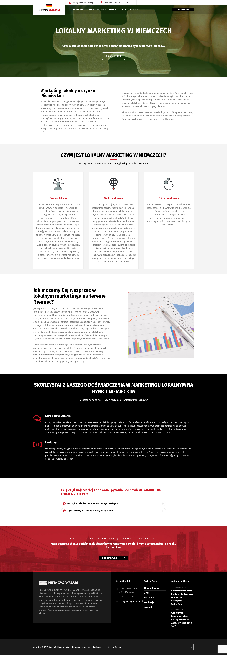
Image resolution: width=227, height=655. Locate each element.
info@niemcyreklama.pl (83, 2)
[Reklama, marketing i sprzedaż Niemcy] (49, 7)
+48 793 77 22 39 (112, 2)
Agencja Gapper (114, 647)
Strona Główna (151, 588)
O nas (146, 593)
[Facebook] (128, 3)
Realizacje (149, 602)
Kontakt (148, 607)
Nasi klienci (149, 597)
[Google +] (131, 3)
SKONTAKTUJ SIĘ (113, 56)
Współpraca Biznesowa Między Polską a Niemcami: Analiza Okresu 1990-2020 (182, 619)
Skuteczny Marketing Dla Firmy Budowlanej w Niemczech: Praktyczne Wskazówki (182, 597)
